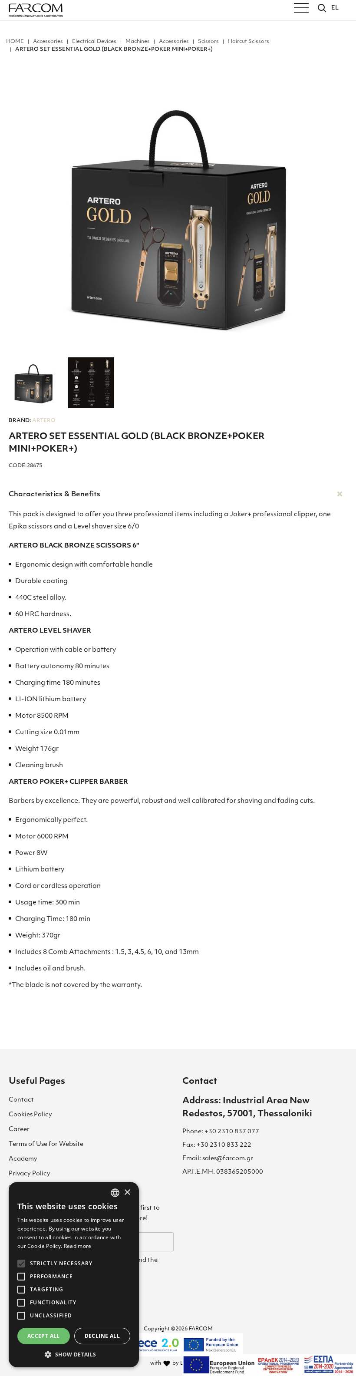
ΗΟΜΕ (15, 41)
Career (19, 1129)
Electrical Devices (94, 41)
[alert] (74, 1274)
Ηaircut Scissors (248, 41)
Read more (78, 1246)
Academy (23, 1159)
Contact (21, 1100)
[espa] (269, 1365)
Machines (137, 41)
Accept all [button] (43, 1336)
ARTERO (32, 420)
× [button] (127, 1192)
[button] (73, 1354)
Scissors (208, 41)
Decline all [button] (102, 1336)
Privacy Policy (29, 1174)
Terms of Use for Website (46, 1144)
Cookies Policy (30, 1115)
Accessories (48, 41)
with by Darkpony (178, 1363)
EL (335, 8)
